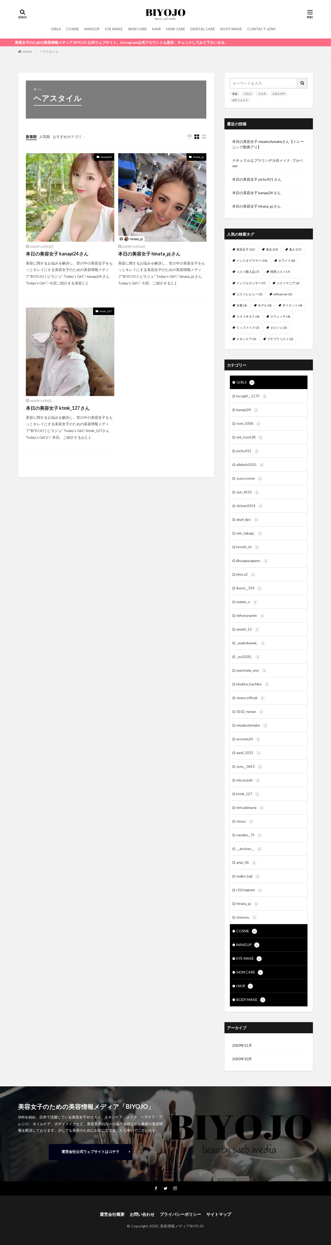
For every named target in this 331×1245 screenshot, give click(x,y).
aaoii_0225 (247, 752)
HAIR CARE (175, 29)
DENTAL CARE (202, 29)
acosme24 (247, 739)
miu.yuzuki (247, 780)
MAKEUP (92, 29)
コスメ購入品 (247, 272)
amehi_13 (247, 629)
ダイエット (292, 305)
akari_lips (246, 519)
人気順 (44, 136)
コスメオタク (247, 316)
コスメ (248, 93)
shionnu (245, 917)
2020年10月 (242, 1059)
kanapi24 (106, 156)
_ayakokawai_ (250, 643)
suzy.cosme (248, 478)
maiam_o (246, 601)
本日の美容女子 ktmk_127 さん (58, 408)
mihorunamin (249, 615)
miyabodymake (251, 725)
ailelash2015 (249, 464)
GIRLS (56, 29)
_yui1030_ (247, 656)
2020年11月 (242, 1045)
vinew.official (249, 697)
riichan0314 (248, 505)
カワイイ (286, 260)
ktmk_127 (106, 311)
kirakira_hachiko (252, 684)
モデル (265, 305)
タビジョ (278, 327)
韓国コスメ (280, 272)
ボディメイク (240, 100)
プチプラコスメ (280, 339)
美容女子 (245, 249)
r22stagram (248, 890)
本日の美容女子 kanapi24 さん (57, 254)
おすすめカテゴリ (67, 136)
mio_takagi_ (248, 533)
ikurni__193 (248, 588)
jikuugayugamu (251, 560)
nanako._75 (248, 835)
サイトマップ (218, 1214)
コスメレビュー (249, 294)
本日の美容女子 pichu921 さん (256, 179)
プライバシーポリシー (180, 1214)
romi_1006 (247, 423)
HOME (27, 52)
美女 (272, 249)
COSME (72, 29)
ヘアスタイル (49, 52)
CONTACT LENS (261, 29)
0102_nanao (249, 711)
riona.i (244, 821)
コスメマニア (287, 283)
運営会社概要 (112, 1214)
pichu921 (246, 451)
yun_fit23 (247, 492)
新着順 (31, 136)
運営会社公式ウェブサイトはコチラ (90, 1151)
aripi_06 (245, 862)
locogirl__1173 (250, 396)
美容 (234, 93)
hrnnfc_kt (247, 547)
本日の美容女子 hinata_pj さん (149, 254)
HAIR (156, 29)
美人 (295, 249)
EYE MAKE (114, 29)
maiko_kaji (247, 876)
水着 (241, 305)
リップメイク (247, 327)
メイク (262, 93)
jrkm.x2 (245, 574)
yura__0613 (248, 766)
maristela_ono (250, 670)
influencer (282, 294)
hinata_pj (198, 156)
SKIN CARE (137, 29)
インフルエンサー (251, 283)
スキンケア (278, 93)
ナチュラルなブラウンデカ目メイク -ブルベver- (267, 163)
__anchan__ (248, 848)
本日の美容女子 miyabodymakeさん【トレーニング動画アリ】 (268, 144)
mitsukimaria (249, 807)
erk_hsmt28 (248, 437)
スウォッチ (280, 316)
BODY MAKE (231, 29)
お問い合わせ (142, 1214)
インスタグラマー (251, 260)
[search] (302, 83)
